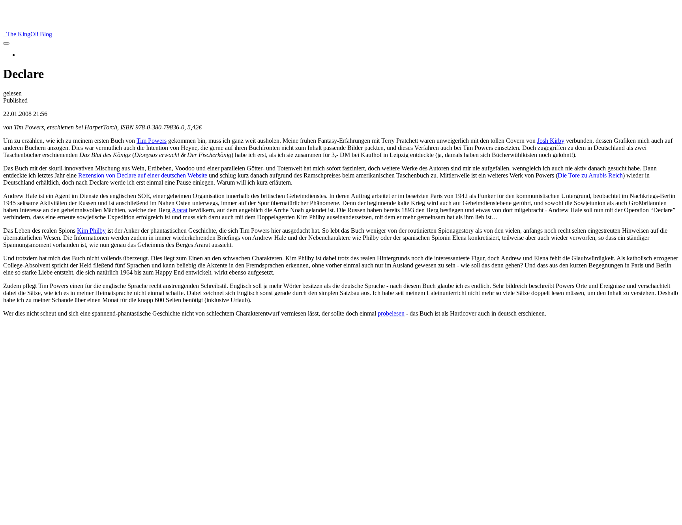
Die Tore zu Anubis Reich (590, 175)
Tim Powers (152, 140)
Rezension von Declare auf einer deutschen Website (142, 175)
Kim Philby (91, 230)
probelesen (391, 313)
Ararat (179, 210)
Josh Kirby (550, 140)
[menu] (6, 43)
